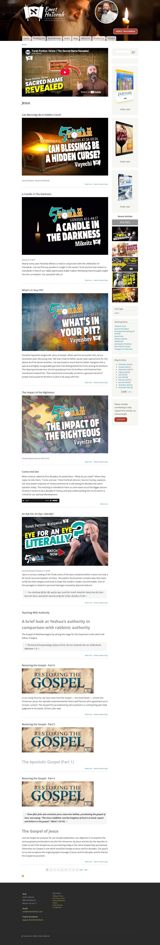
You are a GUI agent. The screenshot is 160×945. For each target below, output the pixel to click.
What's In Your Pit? (32, 290)
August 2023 (123, 372)
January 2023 (123, 382)
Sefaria (55, 903)
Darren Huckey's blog (100, 184)
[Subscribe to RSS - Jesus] (23, 875)
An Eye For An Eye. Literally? (38, 514)
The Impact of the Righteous (38, 392)
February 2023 (123, 380)
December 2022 (124, 385)
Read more (88, 184)
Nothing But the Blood (123, 344)
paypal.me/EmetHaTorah (32, 920)
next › (81, 870)
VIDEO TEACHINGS (125, 31)
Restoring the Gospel (122, 346)
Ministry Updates (120, 339)
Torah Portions (57, 905)
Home (26, 38)
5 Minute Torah (120, 326)
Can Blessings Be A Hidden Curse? (41, 114)
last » (86, 870)
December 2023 (124, 364)
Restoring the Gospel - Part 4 (38, 778)
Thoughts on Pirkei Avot (123, 349)
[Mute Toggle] (51, 501)
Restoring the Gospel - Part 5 (38, 724)
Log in (116, 313)
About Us (85, 38)
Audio (67, 38)
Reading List (38, 38)
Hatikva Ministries (58, 900)
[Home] (80, 12)
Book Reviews (54, 38)
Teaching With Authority (35, 612)
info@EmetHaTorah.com (32, 911)
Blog (76, 38)
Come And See (30, 471)
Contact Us (99, 38)
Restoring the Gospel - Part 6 (38, 665)
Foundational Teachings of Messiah (124, 332)
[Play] (23, 501)
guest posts (118, 336)
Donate (111, 38)
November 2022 (124, 387)
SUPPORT (121, 420)
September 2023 (124, 369)
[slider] (55, 500)
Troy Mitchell (57, 907)
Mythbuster (118, 341)
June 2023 (122, 377)
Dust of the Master (121, 329)
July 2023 (121, 375)
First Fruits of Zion (58, 898)
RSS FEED (125, 222)
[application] (40, 500)
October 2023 (123, 367)
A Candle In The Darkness (37, 194)
